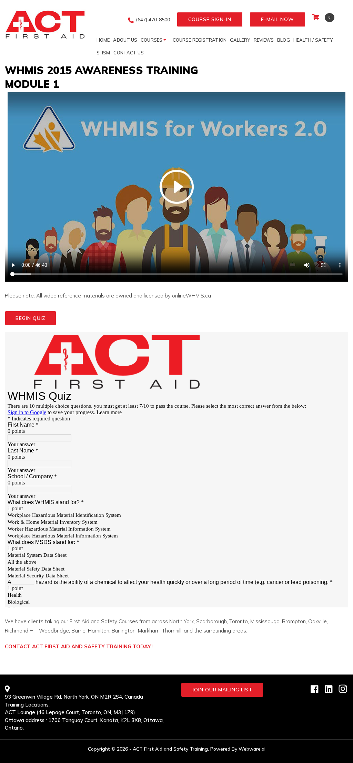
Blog (283, 40)
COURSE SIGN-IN (209, 19)
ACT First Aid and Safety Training (170, 749)
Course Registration (199, 40)
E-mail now (277, 19)
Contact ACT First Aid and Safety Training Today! (79, 646)
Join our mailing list (222, 690)
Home (103, 40)
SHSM (103, 52)
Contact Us (128, 52)
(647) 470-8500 (153, 20)
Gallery (240, 40)
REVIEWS (264, 40)
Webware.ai (252, 749)
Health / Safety (313, 40)
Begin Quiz (31, 318)
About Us (125, 40)
